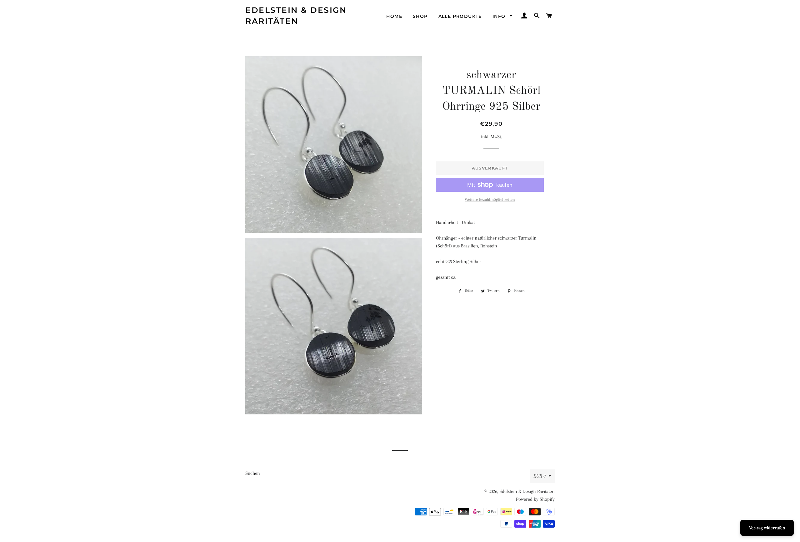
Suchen (252, 473)
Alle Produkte (460, 16)
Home (394, 16)
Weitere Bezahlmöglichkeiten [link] (490, 199)
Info (499, 16)
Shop (420, 16)
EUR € (539, 476)
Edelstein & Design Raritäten (296, 15)
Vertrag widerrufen (767, 527)
